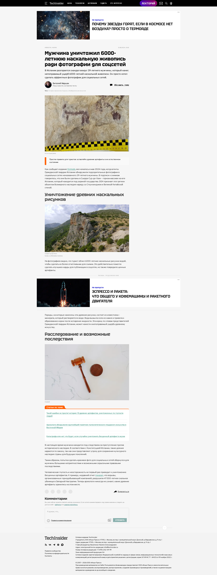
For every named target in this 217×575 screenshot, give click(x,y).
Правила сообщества (53, 551)
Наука (54, 47)
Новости (48, 47)
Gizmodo (71, 169)
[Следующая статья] (108, 527)
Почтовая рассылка (161, 3)
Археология (57, 91)
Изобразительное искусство (77, 91)
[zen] (58, 545)
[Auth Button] (171, 3)
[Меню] (46, 3)
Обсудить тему (121, 85)
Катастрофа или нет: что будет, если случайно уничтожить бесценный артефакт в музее (85, 436)
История (50, 91)
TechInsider (57, 3)
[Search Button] (166, 3)
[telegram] (54, 545)
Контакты (48, 556)
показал (99, 475)
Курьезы (65, 91)
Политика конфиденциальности (57, 554)
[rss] (46, 545)
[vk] (50, 545)
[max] (62, 545)
